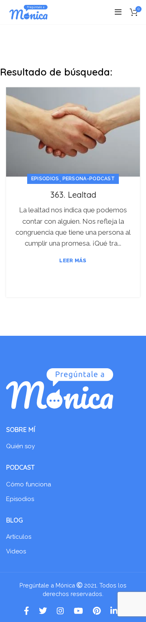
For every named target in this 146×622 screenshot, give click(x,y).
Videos (16, 551)
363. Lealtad (73, 195)
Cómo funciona (28, 484)
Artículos (18, 536)
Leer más (72, 260)
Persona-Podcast (88, 178)
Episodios (45, 178)
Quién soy (20, 446)
